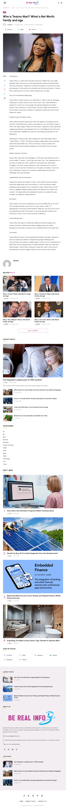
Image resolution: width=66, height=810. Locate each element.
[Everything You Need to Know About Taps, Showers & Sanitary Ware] (33, 621)
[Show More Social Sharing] (40, 29)
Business (5, 439)
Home (4, 450)
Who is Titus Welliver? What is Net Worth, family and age (16, 321)
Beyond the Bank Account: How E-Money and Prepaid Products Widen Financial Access (34, 597)
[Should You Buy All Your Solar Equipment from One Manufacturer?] (33, 534)
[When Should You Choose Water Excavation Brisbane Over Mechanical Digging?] (7, 392)
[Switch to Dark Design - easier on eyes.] (58, 3)
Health (5, 448)
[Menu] (5, 3)
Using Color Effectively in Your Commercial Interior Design (31, 407)
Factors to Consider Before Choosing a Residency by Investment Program (35, 398)
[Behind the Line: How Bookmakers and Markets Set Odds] (7, 418)
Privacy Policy (30, 801)
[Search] (61, 3)
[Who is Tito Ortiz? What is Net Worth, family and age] (49, 309)
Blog (4, 437)
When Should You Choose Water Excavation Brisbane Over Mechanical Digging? (37, 390)
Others (5, 456)
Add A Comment (33, 330)
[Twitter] (4, 85)
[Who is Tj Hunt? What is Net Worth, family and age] (17, 284)
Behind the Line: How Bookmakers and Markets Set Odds (30, 416)
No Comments (30, 24)
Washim (10, 24)
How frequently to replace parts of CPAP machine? (22, 380)
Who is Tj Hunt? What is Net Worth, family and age (17, 295)
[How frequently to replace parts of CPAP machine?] (33, 360)
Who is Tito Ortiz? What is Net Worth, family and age (47, 321)
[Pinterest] (4, 89)
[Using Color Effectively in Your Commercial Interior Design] (7, 409)
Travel (5, 464)
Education (6, 442)
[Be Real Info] (33, 3)
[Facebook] (4, 80)
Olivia (6, 382)
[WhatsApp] (4, 93)
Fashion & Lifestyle (8, 445)
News (4, 453)
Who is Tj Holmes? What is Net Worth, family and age (47, 295)
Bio (4, 12)
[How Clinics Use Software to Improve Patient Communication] (33, 491)
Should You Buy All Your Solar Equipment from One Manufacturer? (32, 553)
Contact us (42, 801)
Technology (6, 458)
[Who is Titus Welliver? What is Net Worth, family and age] (17, 309)
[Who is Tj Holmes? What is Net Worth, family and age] (49, 284)
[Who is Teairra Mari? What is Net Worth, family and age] (33, 52)
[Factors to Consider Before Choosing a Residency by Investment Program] (7, 401)
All (3, 431)
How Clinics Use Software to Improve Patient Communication (30, 511)
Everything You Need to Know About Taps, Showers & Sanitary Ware (33, 641)
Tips (4, 461)
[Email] (4, 98)
